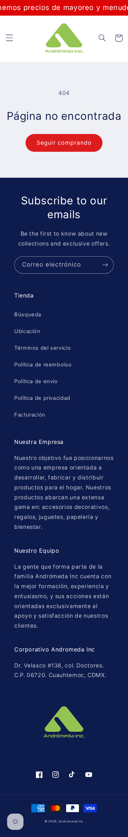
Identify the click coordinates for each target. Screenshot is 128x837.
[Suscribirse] (105, 265)
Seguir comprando (64, 142)
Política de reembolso (42, 364)
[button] (9, 38)
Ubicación (27, 331)
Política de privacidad (42, 398)
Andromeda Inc (71, 821)
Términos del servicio (42, 348)
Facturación (30, 415)
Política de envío (36, 381)
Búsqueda (27, 314)
